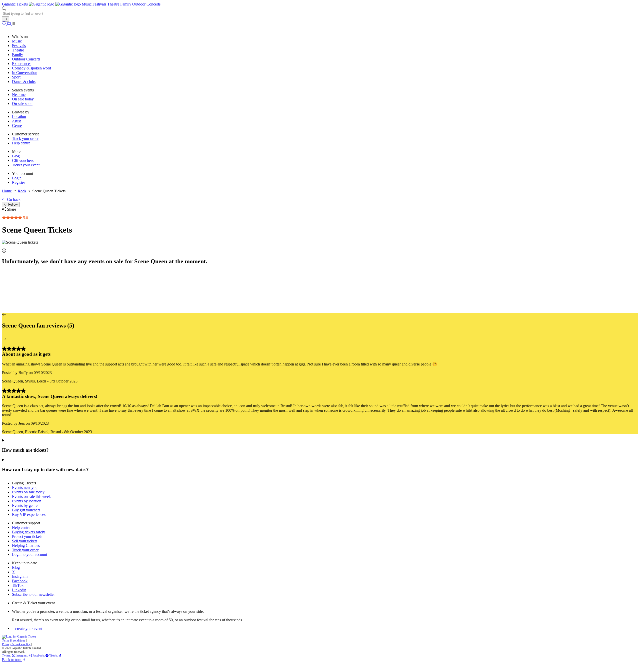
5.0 (25, 218)
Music (87, 4)
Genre (17, 125)
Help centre (21, 143)
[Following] (4, 23)
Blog (16, 156)
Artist (16, 121)
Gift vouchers (23, 160)
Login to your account (29, 554)
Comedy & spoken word (31, 68)
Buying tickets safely (28, 532)
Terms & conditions (13, 640)
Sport (16, 77)
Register (18, 182)
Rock (22, 191)
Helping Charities (26, 545)
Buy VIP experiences (29, 514)
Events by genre (25, 505)
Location (19, 116)
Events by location (26, 501)
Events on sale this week (31, 496)
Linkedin (19, 590)
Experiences (21, 63)
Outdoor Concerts (146, 4)
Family (125, 4)
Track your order (25, 138)
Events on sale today (28, 492)
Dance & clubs (24, 81)
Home (7, 191)
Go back (13, 199)
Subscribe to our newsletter (33, 594)
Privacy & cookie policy (16, 644)
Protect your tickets (27, 536)
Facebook (20, 581)
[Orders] (9, 23)
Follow (12, 204)
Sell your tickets (24, 541)
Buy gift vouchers (26, 510)
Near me (19, 94)
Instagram (20, 576)
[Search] (5, 18)
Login (17, 178)
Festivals (99, 4)
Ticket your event (26, 165)
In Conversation (24, 72)
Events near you (25, 487)
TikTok (18, 585)
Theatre (113, 4)
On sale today (23, 99)
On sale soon (22, 103)
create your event (28, 628)
